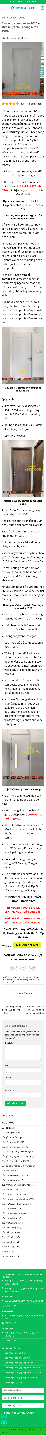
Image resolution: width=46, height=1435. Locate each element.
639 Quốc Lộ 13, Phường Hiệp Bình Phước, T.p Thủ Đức (23, 933)
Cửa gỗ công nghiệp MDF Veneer (17, 1166)
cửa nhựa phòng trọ (11, 1223)
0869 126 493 (32, 918)
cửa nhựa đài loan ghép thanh (16, 1199)
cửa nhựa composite (24, 980)
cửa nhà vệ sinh (9, 1170)
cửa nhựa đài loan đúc (12, 1194)
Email (8, 1077)
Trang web (9, 1090)
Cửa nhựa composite (14, 111)
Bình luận (9, 1043)
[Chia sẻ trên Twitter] (21, 968)
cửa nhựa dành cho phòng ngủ (16, 1184)
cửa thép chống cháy (11, 1227)
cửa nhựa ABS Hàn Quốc (13, 1175)
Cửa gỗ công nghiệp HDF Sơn (15, 1151)
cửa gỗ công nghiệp (11, 1142)
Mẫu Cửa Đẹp (8, 1246)
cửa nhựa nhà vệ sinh (12, 1213)
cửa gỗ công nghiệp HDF (13, 1147)
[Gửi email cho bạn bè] (25, 968)
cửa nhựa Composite (11, 1180)
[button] (3, 8)
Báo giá (5, 1123)
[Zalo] (4, 1423)
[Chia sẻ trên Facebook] (16, 968)
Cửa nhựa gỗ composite (27, 387)
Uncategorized (8, 1256)
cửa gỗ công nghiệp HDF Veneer (17, 1156)
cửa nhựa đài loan (10, 1189)
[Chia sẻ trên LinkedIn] (34, 968)
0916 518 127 (28, 186)
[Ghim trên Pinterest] (30, 968)
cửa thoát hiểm (9, 1242)
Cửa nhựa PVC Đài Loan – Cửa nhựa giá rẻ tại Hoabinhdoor (34, 1009)
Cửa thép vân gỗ (9, 1237)
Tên (7, 1065)
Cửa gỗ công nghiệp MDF (13, 1161)
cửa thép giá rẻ (9, 1232)
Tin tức (5, 1251)
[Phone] (4, 1416)
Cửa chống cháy (9, 1132)
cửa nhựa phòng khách (12, 1218)
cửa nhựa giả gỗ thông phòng (15, 1204)
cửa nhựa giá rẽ (9, 1208)
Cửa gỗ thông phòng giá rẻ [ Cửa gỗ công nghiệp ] (11, 1009)
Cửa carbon (7, 1127)
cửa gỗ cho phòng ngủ (12, 1137)
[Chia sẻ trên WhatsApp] (12, 968)
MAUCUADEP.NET (27, 945)
